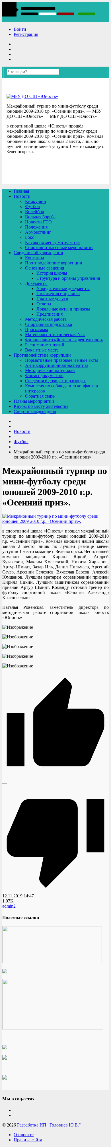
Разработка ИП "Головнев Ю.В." (49, 1125)
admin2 (9, 906)
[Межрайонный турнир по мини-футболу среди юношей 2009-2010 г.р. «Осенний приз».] (55, 521)
